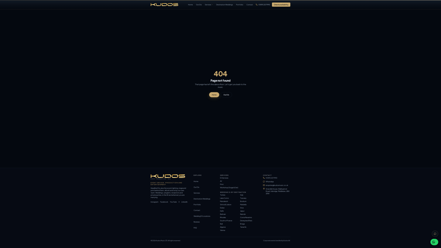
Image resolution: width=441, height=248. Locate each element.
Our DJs (199, 5)
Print (222, 184)
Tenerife (243, 227)
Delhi (222, 211)
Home (190, 5)
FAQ (195, 228)
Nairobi (243, 214)
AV (221, 181)
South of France (226, 221)
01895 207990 (264, 5)
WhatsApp (270, 181)
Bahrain (223, 214)
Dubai (222, 208)
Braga (242, 224)
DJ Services (224, 178)
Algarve (223, 227)
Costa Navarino (246, 217)
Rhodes (223, 217)
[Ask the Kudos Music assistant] (435, 234)
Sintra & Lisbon (225, 204)
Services (208, 5)
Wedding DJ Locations (202, 216)
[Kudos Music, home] (164, 4)
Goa (242, 208)
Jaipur (242, 211)
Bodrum (243, 201)
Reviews (197, 222)
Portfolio (239, 5)
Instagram (154, 202)
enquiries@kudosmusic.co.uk (277, 185)
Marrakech (224, 201)
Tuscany (243, 198)
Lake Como (224, 198)
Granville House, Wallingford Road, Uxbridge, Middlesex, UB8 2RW (277, 191)
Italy (241, 195)
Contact (249, 5)
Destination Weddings (224, 5)
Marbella (243, 204)
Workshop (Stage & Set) (229, 187)
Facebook (164, 202)
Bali (221, 224)
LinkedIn (184, 202)
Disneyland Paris (246, 221)
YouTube (173, 202)
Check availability (281, 5)
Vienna (222, 230)
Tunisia (222, 195)
